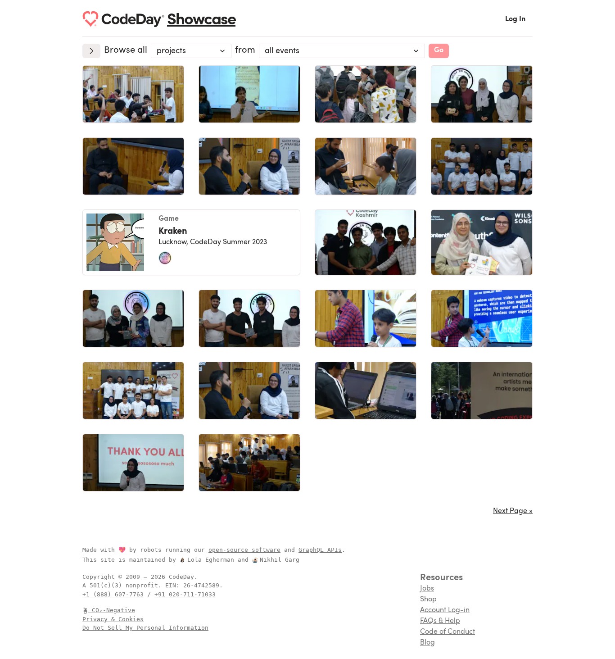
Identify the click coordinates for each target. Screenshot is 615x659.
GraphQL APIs (320, 549)
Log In (515, 19)
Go (438, 50)
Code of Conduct (447, 632)
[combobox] (191, 51)
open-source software (244, 549)
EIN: (174, 585)
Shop (428, 599)
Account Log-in (445, 610)
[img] (133, 94)
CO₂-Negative (113, 610)
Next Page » (513, 511)
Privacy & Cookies (113, 619)
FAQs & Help (440, 621)
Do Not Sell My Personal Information (145, 627)
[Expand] (91, 51)
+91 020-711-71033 (185, 594)
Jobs (427, 588)
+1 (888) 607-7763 (113, 594)
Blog (427, 642)
